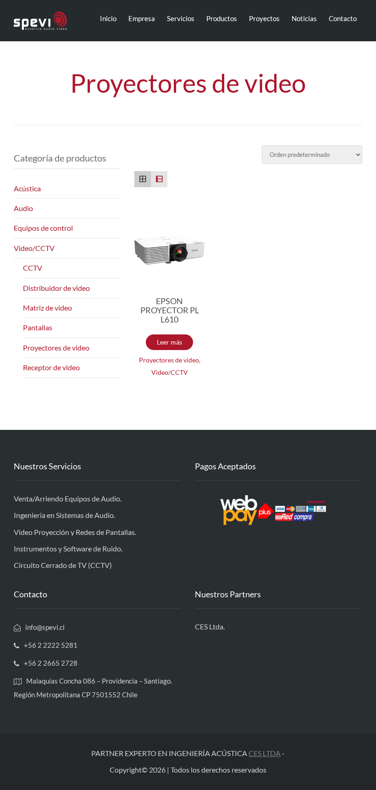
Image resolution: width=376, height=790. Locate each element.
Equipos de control (43, 227)
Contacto (343, 18)
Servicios (180, 18)
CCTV (32, 267)
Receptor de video (51, 367)
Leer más (169, 342)
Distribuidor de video (56, 288)
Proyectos (264, 18)
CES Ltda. (210, 626)
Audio (23, 208)
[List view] (159, 179)
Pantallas (37, 327)
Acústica (27, 188)
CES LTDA (265, 753)
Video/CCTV (169, 372)
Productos (221, 18)
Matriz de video (47, 307)
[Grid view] (142, 179)
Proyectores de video (169, 360)
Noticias (304, 18)
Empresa (141, 18)
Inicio (108, 18)
